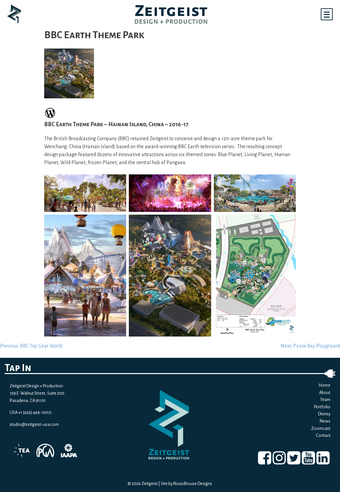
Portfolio (322, 406)
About (324, 392)
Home (324, 385)
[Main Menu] (327, 14)
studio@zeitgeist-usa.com (34, 424)
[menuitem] (264, 458)
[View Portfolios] (50, 117)
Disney (324, 413)
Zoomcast (320, 428)
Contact (323, 435)
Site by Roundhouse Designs (186, 483)
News (325, 421)
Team (325, 399)
